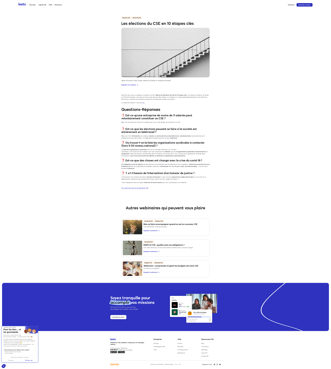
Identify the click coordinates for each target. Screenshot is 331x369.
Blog (202, 343)
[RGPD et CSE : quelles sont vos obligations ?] (165, 247)
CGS (180, 364)
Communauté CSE (182, 349)
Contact (179, 343)
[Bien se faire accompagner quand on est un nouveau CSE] (165, 227)
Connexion (291, 5)
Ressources (58, 5)
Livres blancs (205, 346)
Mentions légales (169, 364)
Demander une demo (118, 317)
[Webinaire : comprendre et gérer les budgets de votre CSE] (165, 268)
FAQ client (180, 346)
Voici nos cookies (9, 353)
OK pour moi (29, 360)
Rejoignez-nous (207, 364)
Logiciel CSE (42, 5)
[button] (32, 5)
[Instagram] (217, 364)
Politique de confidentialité (157, 364)
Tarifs (50, 5)
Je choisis (10, 360)
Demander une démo (304, 5)
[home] (22, 5)
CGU (176, 364)
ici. (144, 103)
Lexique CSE (204, 356)
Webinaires (204, 349)
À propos (156, 343)
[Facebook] (220, 364)
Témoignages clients (159, 346)
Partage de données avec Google (13, 351)
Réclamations (181, 353)
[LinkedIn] (214, 364)
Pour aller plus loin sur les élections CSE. (135, 188)
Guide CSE (204, 353)
